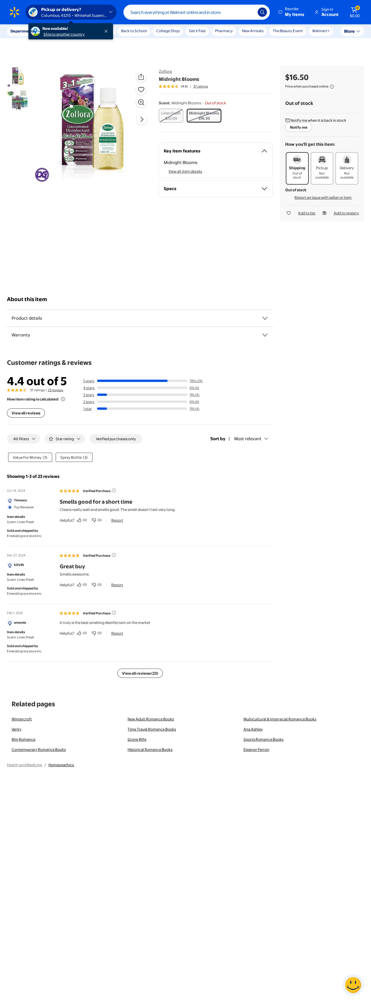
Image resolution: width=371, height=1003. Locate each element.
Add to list (306, 213)
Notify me (299, 127)
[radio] (171, 116)
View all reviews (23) (140, 673)
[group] (183, 86)
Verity (16, 729)
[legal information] (332, 86)
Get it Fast (197, 30)
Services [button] (58, 31)
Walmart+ (321, 30)
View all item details (185, 171)
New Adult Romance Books (151, 719)
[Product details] (264, 318)
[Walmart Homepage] (14, 12)
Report (117, 520)
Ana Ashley (253, 729)
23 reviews (55, 390)
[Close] (107, 31)
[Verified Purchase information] (114, 490)
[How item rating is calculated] (63, 399)
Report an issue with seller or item (323, 197)
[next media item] (142, 119)
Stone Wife (137, 739)
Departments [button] (22, 31)
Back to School (134, 30)
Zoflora (165, 71)
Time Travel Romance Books (152, 729)
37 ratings (200, 86)
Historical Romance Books (150, 749)
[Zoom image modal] (141, 102)
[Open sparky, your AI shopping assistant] (353, 985)
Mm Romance (23, 739)
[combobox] (196, 12)
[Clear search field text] (249, 12)
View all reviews (26, 413)
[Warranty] (264, 335)
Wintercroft (22, 719)
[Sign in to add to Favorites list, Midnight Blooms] (141, 89)
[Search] (262, 12)
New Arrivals (252, 30)
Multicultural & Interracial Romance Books (279, 719)
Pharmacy (224, 30)
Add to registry (346, 213)
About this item (27, 299)
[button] (291, 12)
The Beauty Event (288, 30)
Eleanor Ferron (256, 749)
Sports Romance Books (263, 739)
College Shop (168, 30)
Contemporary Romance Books (39, 749)
